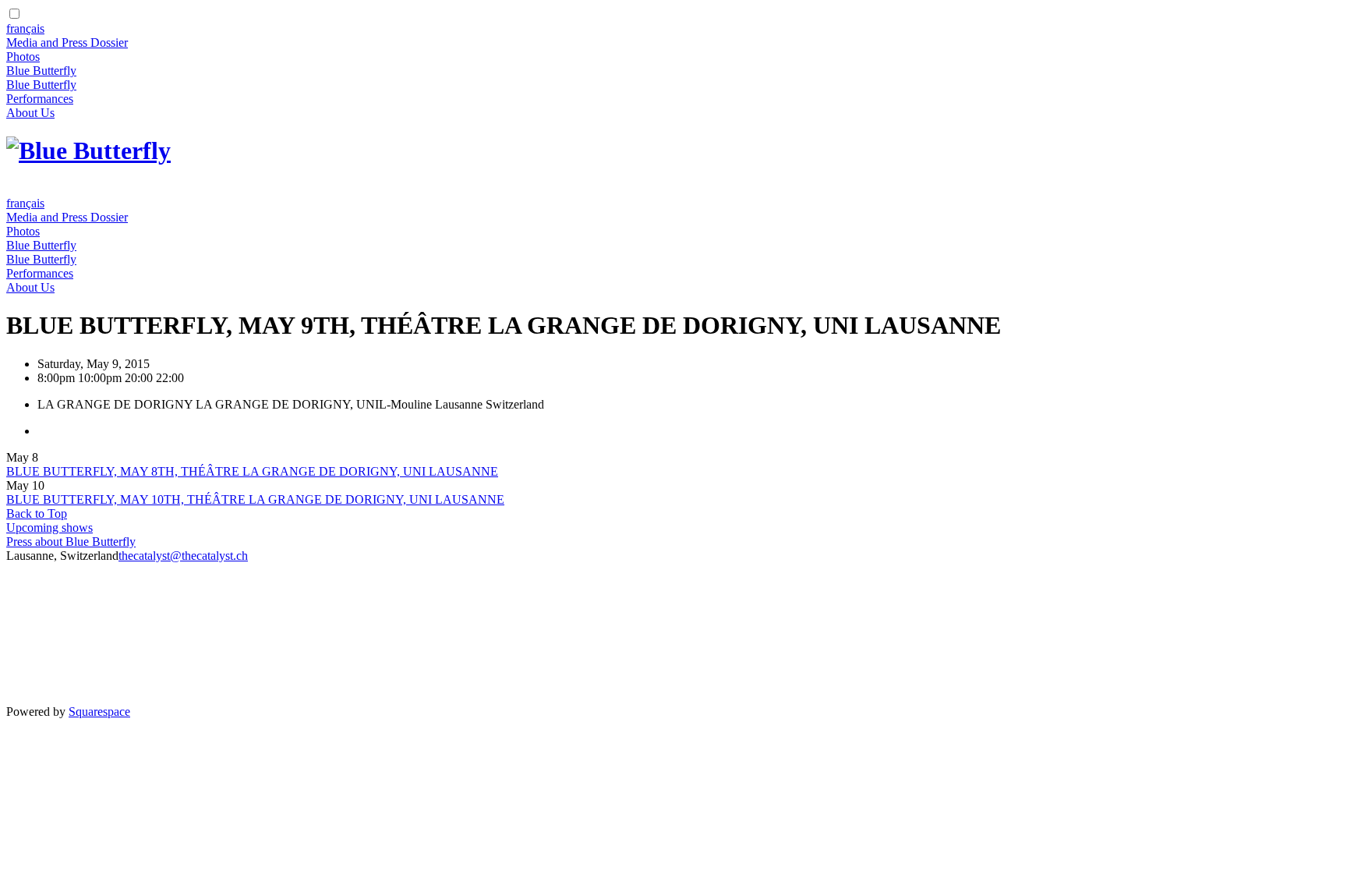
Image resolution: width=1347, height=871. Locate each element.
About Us (30, 112)
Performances (39, 98)
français (25, 28)
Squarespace (99, 711)
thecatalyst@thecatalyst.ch (183, 555)
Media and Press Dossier (67, 42)
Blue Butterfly (41, 70)
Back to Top (36, 513)
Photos (23, 56)
